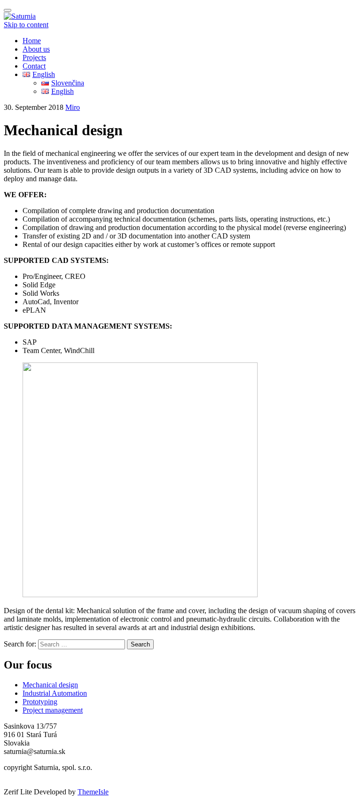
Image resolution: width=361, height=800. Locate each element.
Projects (34, 58)
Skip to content (26, 25)
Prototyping (40, 702)
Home (32, 41)
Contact (34, 66)
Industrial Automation (55, 693)
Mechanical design (50, 685)
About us (36, 49)
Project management (53, 710)
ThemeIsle (93, 792)
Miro (72, 107)
